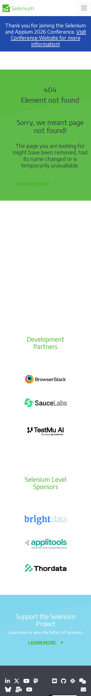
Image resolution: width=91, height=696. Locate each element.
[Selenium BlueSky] (8, 689)
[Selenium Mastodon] (35, 680)
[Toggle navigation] (84, 8)
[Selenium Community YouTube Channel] (26, 680)
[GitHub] (63, 680)
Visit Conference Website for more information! (48, 37)
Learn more (42, 642)
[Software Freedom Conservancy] (54, 680)
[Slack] (72, 680)
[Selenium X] (16, 680)
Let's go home (33, 183)
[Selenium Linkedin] (7, 680)
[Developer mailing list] (83, 689)
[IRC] (82, 680)
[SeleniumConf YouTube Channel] (29, 689)
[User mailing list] (18, 689)
